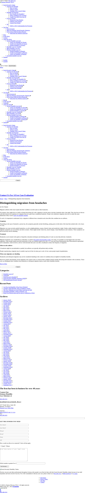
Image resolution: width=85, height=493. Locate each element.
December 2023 (7, 301)
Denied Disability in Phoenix (17, 51)
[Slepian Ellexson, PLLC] (7, 2)
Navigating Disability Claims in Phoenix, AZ (15, 291)
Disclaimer (43, 477)
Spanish (5, 57)
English (5, 60)
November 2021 (7, 319)
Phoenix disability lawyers (13, 49)
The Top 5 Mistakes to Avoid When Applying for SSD (17, 290)
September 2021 (7, 322)
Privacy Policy (44, 479)
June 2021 (6, 327)
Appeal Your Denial (15, 23)
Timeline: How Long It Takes (17, 11)
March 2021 (6, 331)
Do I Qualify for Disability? (17, 14)
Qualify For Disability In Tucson (18, 44)
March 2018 (6, 376)
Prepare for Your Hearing (16, 20)
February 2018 (7, 377)
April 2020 (6, 342)
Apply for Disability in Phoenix (18, 54)
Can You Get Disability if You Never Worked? (15, 287)
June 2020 (6, 339)
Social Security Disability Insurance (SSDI (14, 278)
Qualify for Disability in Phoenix (18, 52)
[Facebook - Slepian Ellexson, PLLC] (42, 489)
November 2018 (7, 364)
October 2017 (7, 383)
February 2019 (7, 359)
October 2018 (7, 365)
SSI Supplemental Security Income (12, 280)
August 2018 (6, 368)
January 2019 (6, 361)
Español (5, 61)
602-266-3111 (12, 0)
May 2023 (6, 309)
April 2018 (6, 374)
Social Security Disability (10, 277)
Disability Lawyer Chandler (14, 46)
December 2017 (7, 380)
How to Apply (14, 8)
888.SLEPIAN (7, 412)
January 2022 (6, 316)
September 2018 (7, 367)
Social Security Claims (9, 5)
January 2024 (6, 300)
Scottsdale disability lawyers (14, 55)
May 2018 (6, 373)
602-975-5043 (12, 65)
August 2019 (6, 350)
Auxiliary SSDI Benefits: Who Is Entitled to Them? (16, 288)
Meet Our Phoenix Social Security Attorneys (18, 30)
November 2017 (7, 382)
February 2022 (7, 315)
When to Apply (14, 9)
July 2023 (5, 306)
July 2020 (5, 337)
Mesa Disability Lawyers (13, 48)
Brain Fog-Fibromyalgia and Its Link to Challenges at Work (19, 293)
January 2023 (6, 313)
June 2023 (6, 307)
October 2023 (7, 303)
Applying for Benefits (12, 6)
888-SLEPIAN (67, 473)
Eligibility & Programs (12, 12)
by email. (75, 473)
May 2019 (6, 355)
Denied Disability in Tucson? (17, 45)
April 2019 (6, 356)
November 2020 (7, 334)
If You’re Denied (11, 18)
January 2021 (6, 333)
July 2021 (5, 325)
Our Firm (5, 27)
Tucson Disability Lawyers (14, 41)
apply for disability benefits (21, 215)
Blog (4, 35)
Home (1, 198)
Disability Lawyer (8, 274)
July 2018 (5, 370)
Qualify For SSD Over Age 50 (18, 17)
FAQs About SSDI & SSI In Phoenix (16, 32)
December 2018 (7, 362)
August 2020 (6, 336)
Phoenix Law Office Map (6, 408)
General (5, 275)
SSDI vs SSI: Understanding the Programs (21, 26)
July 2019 (5, 352)
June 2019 (6, 353)
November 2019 (7, 346)
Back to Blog (3, 264)
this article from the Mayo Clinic (42, 239)
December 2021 (7, 318)
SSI (8, 24)
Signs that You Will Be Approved (18, 33)
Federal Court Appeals (16, 21)
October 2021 (6, 321)
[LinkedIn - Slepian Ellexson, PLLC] (42, 491)
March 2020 (6, 343)
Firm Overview (11, 29)
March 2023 (6, 310)
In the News (6, 36)
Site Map (42, 480)
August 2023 (6, 304)
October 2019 (7, 347)
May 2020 (6, 340)
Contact (5, 38)
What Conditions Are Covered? (18, 15)
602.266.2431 (3, 415)
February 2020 (7, 344)
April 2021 (6, 330)
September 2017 (7, 385)
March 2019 (6, 358)
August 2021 (6, 324)
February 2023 (7, 312)
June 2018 (6, 371)
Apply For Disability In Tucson (18, 42)
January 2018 (6, 379)
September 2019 (7, 349)
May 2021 (6, 328)
